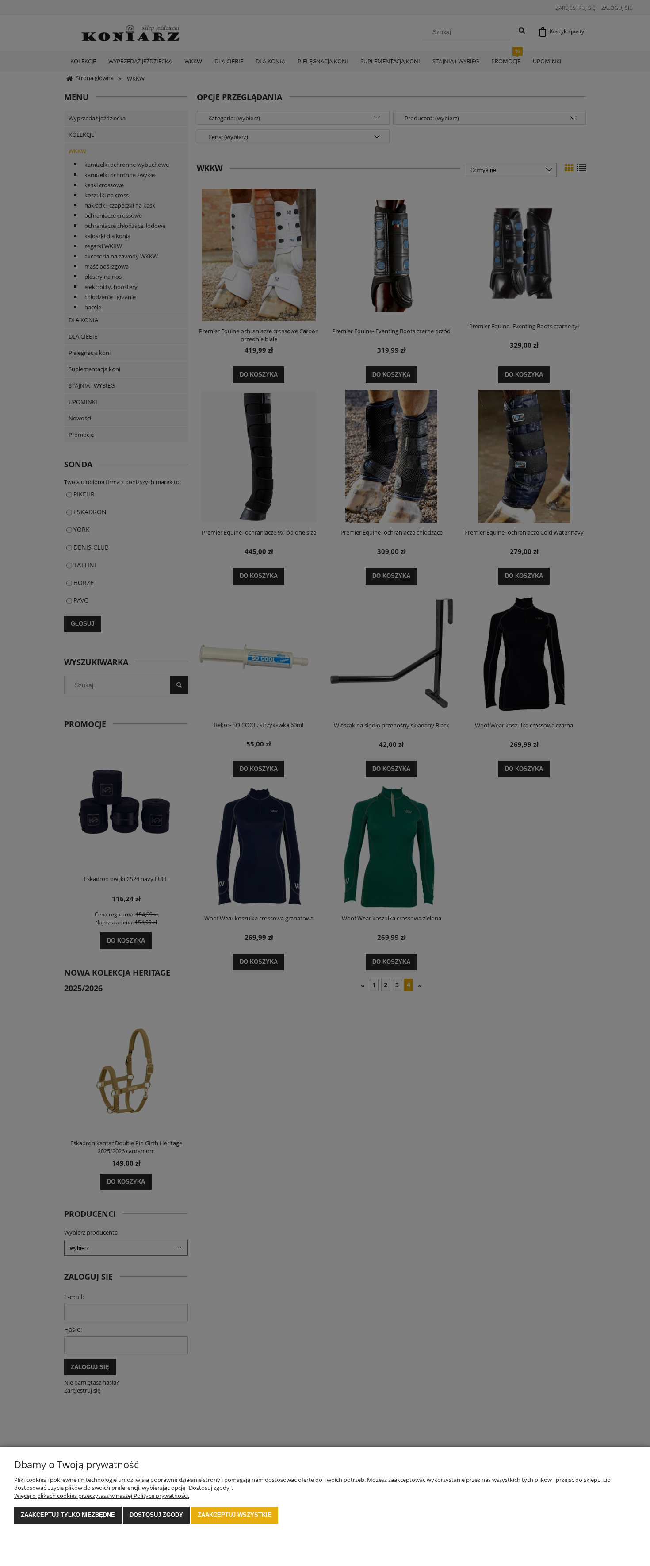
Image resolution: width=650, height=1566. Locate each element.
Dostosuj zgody (156, 1515)
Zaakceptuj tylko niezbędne (68, 1515)
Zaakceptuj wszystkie (234, 1515)
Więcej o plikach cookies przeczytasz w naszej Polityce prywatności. (101, 1496)
